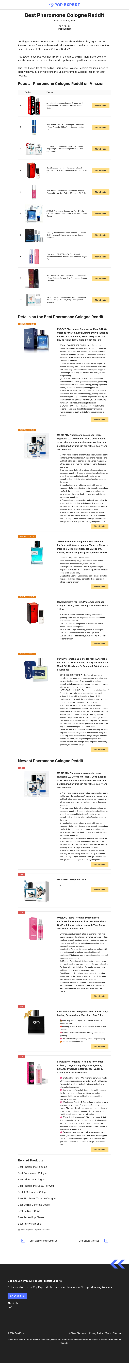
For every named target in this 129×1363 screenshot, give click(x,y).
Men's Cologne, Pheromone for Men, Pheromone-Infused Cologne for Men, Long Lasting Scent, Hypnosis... (66, 299)
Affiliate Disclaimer (78, 1333)
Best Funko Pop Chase (31, 1217)
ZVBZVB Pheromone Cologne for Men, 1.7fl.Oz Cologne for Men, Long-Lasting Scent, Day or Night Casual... (66, 213)
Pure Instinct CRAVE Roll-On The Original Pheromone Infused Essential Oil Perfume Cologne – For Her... (67, 256)
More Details (100, 106)
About (11, 1303)
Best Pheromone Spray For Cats (36, 1185)
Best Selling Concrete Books (34, 1204)
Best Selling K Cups (29, 1211)
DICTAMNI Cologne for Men (72, 879)
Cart (10, 1307)
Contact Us (17, 1296)
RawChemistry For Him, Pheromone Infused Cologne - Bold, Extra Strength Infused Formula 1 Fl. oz (67, 170)
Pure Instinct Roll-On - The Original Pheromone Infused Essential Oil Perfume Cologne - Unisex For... (65, 127)
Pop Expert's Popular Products (35, 1229)
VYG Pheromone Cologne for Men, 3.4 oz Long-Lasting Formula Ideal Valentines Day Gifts (82, 1013)
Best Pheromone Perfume (32, 1166)
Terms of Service (113, 1333)
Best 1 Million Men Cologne (33, 1192)
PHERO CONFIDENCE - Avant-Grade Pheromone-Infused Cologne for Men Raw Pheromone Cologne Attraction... (66, 278)
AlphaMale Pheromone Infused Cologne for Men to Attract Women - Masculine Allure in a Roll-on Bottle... (66, 105)
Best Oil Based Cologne (31, 1179)
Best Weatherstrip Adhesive (43, 1241)
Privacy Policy (96, 1333)
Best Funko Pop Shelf (30, 1223)
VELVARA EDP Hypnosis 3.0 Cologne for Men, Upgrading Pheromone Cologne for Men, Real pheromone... (64, 148)
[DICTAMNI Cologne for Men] (36, 890)
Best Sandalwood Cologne (32, 1173)
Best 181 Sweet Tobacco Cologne (37, 1198)
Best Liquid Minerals (89, 1241)
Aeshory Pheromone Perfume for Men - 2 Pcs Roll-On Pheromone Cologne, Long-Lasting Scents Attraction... (66, 235)
